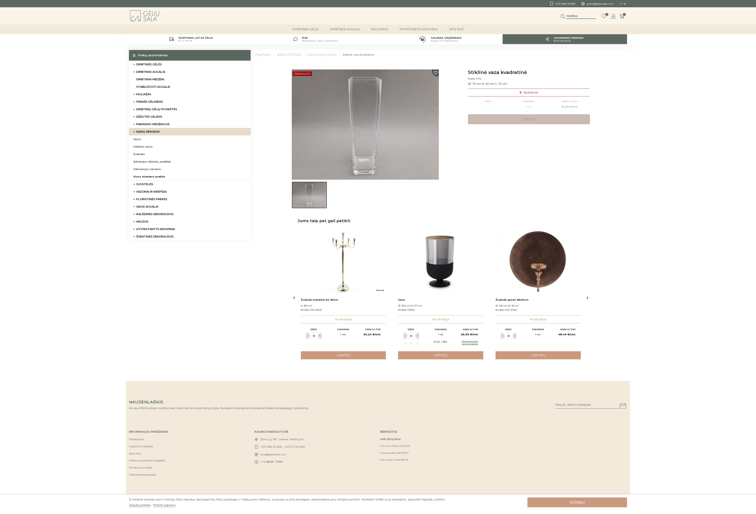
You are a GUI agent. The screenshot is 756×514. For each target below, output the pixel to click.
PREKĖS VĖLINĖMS (149, 102)
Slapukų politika (140, 505)
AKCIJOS (142, 221)
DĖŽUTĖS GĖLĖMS (149, 116)
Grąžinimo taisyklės (141, 446)
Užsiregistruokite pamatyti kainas (469, 342)
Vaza (401, 299)
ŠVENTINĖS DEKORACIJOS (154, 236)
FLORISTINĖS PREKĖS (151, 199)
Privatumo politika (140, 467)
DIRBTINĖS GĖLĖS (306, 29)
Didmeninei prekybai (142, 474)
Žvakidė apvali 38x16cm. (512, 299)
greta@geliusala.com (600, 3)
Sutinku (577, 502)
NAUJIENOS (379, 29)
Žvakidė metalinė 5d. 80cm (319, 299)
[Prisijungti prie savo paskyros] (613, 16)
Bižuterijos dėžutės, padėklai (152, 161)
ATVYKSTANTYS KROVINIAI (418, 29)
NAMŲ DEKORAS (148, 131)
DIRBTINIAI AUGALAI (345, 29)
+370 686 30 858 (271, 446)
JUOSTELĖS (144, 184)
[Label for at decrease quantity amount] (308, 336)
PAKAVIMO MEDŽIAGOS (153, 124)
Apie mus (456, 29)
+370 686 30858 (565, 3)
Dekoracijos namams (147, 169)
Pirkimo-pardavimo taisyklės (147, 460)
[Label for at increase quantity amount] (320, 336)
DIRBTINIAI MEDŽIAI (150, 79)
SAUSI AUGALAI (147, 206)
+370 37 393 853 (295, 446)
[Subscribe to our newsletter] (623, 407)
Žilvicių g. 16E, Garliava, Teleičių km (282, 439)
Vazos (137, 139)
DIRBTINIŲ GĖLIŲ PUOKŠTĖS (156, 109)
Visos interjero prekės (149, 176)
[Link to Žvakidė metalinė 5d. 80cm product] (343, 261)
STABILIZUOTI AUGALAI (153, 87)
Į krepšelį (343, 355)
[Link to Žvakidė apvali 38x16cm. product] (538, 261)
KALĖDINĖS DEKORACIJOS (154, 214)
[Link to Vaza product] (440, 261)
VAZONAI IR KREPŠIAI (151, 191)
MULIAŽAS (143, 94)
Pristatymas (136, 439)
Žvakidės (139, 154)
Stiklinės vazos (143, 146)
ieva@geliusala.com (273, 454)
